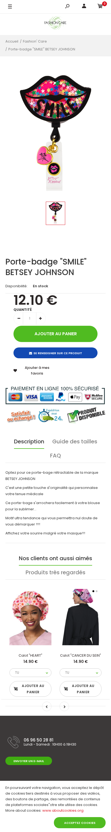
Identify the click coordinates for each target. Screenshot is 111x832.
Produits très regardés (55, 572)
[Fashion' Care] (55, 24)
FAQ (55, 455)
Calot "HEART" (30, 655)
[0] (100, 7)
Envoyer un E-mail (28, 761)
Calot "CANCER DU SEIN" (80, 655)
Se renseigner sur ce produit (57, 353)
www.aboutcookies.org (63, 810)
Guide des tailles (74, 441)
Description (29, 441)
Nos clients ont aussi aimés (55, 558)
